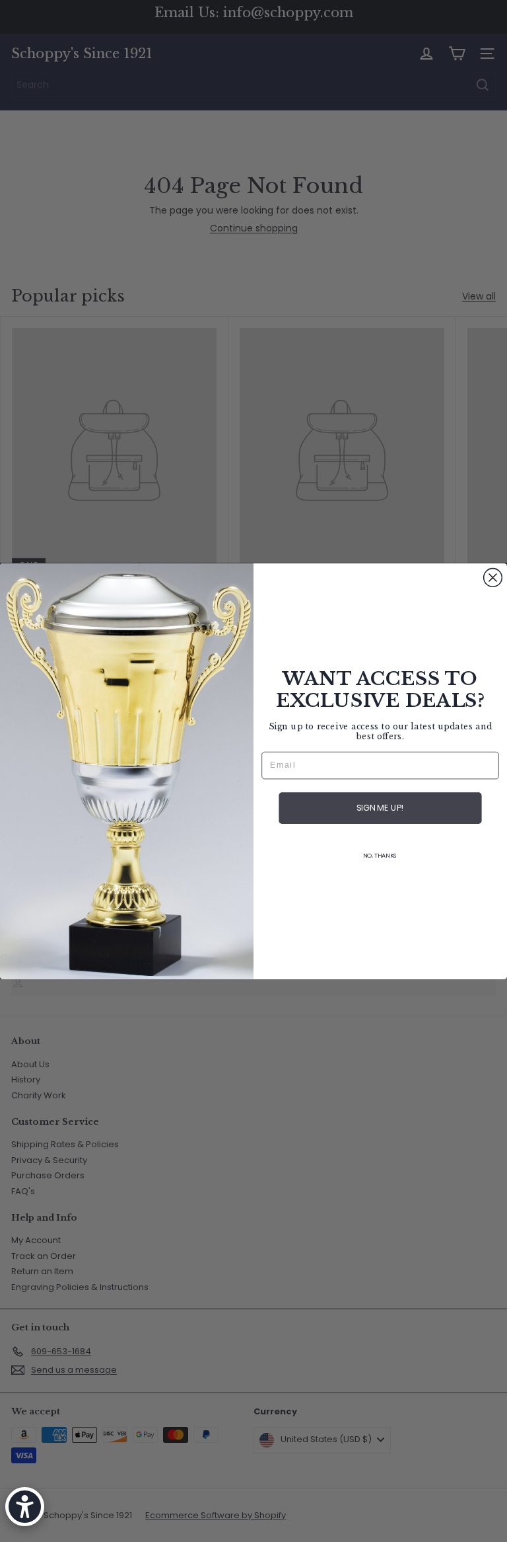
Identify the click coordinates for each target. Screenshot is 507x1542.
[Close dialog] (493, 577)
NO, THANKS (380, 855)
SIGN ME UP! (380, 808)
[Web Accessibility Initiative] (25, 1506)
